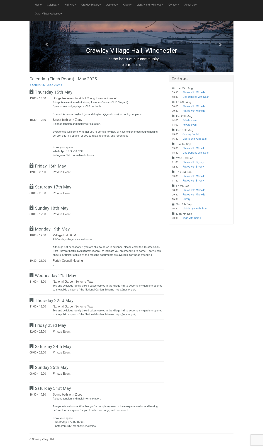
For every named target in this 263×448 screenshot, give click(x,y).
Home (38, 4)
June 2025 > (54, 85)
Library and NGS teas (149, 4)
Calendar (52, 4)
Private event (189, 120)
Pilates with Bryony (193, 162)
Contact (173, 4)
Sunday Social (190, 134)
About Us (189, 4)
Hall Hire (69, 4)
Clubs (126, 4)
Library (186, 199)
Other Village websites (47, 13)
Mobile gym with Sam (194, 138)
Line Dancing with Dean (195, 96)
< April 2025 (37, 85)
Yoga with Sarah (191, 218)
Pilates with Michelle (193, 92)
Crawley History (90, 4)
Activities (111, 4)
